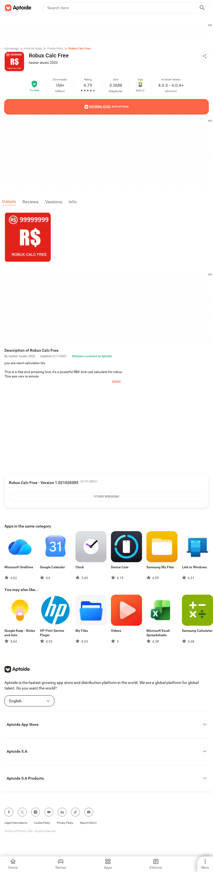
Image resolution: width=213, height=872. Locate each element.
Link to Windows (194, 567)
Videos (116, 631)
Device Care (119, 567)
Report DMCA (88, 822)
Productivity (55, 48)
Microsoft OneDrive (18, 567)
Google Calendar (52, 567)
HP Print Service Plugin (52, 633)
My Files (81, 631)
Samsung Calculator (197, 631)
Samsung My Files (160, 567)
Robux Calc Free (80, 48)
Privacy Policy (65, 822)
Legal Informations (15, 822)
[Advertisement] (108, 31)
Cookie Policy (42, 822)
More (116, 382)
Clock (79, 567)
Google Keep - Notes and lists (19, 633)
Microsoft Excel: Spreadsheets (158, 633)
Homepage (11, 48)
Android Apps (33, 48)
